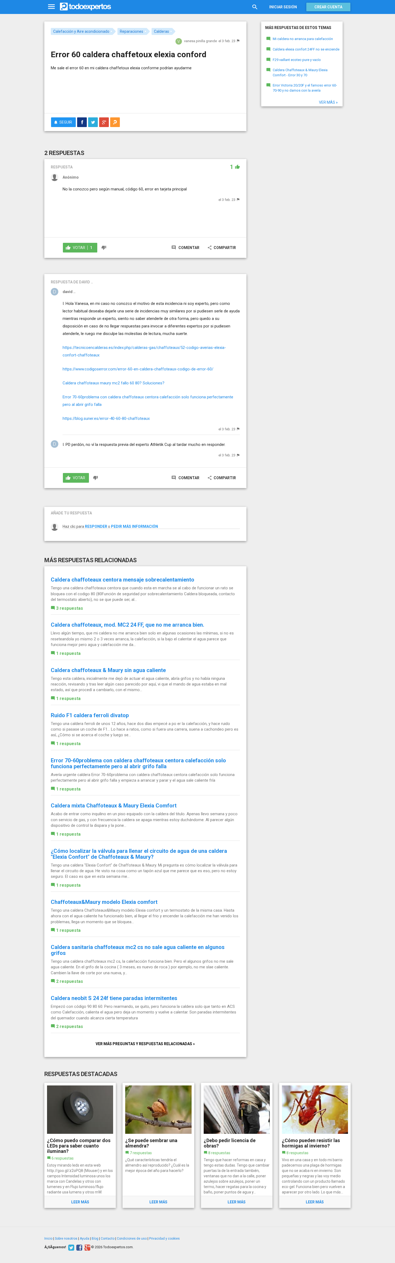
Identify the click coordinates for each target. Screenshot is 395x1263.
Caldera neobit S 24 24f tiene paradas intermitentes (114, 998)
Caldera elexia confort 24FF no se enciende (306, 49)
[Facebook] (78, 1247)
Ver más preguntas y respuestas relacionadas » (145, 1044)
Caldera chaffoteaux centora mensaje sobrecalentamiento (122, 579)
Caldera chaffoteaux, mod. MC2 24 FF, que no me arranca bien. (127, 625)
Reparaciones (131, 31)
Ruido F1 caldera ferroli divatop (90, 715)
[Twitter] (70, 1247)
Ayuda (84, 1238)
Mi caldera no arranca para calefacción (303, 39)
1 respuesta (68, 653)
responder (96, 526)
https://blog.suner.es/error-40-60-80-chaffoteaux (106, 418)
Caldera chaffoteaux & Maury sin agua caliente (108, 670)
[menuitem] (82, 122)
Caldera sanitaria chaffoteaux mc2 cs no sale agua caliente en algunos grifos (138, 950)
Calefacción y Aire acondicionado (81, 31)
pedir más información (134, 526)
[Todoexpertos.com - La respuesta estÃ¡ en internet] (85, 6)
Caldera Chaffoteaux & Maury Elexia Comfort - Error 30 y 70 (300, 72)
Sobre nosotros (66, 1238)
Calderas (161, 31)
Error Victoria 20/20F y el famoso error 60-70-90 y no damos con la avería (305, 87)
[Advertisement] (145, 94)
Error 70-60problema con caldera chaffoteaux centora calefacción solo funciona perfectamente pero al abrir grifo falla (138, 763)
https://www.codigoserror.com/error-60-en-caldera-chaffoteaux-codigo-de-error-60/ (138, 369)
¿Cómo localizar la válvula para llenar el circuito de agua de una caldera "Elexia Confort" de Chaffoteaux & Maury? (139, 854)
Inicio (48, 1238)
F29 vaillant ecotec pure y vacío (297, 60)
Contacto (107, 1238)
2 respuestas (69, 981)
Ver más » (328, 102)
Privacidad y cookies (164, 1238)
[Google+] (86, 1247)
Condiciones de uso (132, 1238)
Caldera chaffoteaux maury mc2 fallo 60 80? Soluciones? (113, 383)
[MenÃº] (51, 7)
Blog (95, 1238)
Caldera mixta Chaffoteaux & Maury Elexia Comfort (114, 805)
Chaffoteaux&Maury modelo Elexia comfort (104, 902)
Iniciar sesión (283, 7)
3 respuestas (69, 608)
